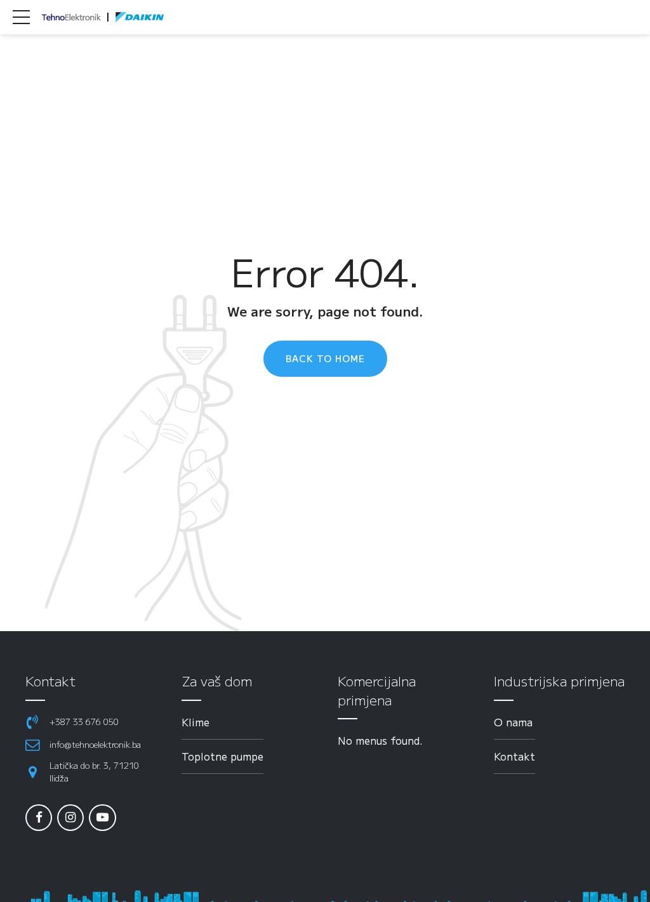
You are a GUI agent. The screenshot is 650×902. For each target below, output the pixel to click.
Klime (195, 721)
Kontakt (514, 756)
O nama (513, 721)
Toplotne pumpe (222, 756)
